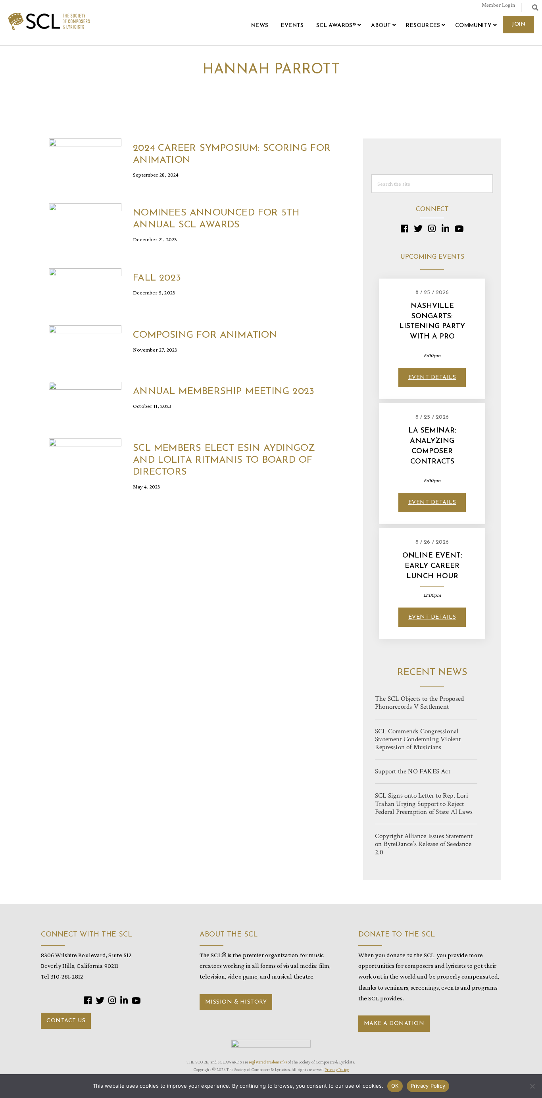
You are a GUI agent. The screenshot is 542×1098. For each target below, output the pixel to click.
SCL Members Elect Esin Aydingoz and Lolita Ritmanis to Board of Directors (224, 460)
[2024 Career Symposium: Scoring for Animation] (85, 158)
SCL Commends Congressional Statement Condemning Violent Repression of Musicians (418, 739)
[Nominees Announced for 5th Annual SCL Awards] (85, 223)
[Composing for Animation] (85, 344)
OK (395, 1086)
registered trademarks (268, 1062)
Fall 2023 (157, 278)
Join (518, 24)
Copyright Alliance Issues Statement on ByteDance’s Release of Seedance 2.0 (424, 844)
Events (292, 26)
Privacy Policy (337, 1069)
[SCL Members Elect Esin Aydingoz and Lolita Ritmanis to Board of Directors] (85, 458)
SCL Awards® (336, 26)
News (259, 26)
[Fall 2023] (85, 288)
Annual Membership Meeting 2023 (223, 391)
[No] (532, 1086)
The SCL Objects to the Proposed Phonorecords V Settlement (419, 702)
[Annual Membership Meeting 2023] (85, 401)
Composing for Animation (205, 335)
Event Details (432, 378)
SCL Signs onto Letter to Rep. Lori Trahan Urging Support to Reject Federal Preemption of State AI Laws (424, 803)
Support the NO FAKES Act (412, 771)
